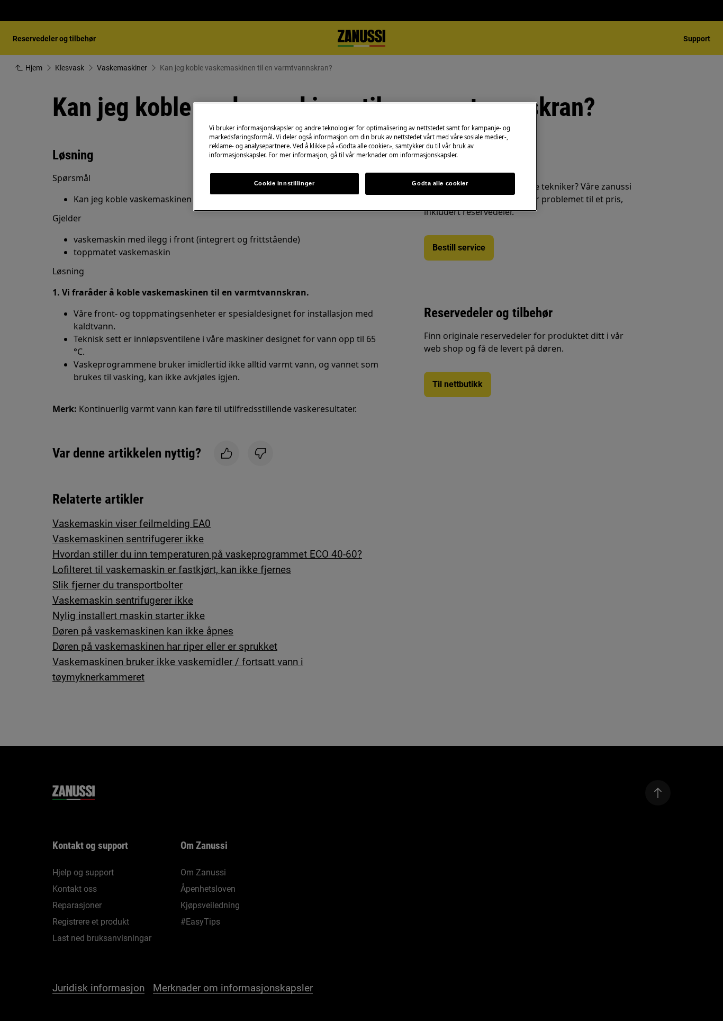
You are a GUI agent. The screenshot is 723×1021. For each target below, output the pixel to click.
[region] (365, 156)
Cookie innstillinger (284, 183)
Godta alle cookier (440, 183)
